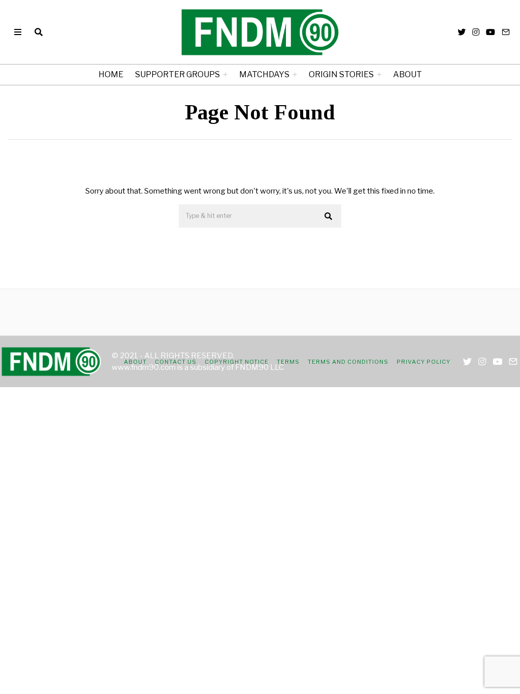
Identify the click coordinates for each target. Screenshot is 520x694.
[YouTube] (490, 32)
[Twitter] (461, 32)
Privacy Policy (423, 361)
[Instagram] (476, 32)
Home (111, 74)
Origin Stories (341, 74)
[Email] (505, 32)
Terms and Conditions (348, 361)
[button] (329, 216)
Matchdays (264, 74)
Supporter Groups (177, 74)
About (407, 74)
